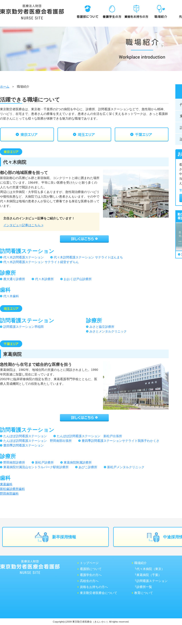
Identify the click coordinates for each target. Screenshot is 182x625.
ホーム (4, 86)
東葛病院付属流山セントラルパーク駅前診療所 (36, 467)
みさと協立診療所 (101, 326)
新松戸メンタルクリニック (125, 467)
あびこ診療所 (88, 467)
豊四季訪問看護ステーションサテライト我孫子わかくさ (120, 440)
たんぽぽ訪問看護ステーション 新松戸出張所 (89, 436)
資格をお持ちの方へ (94, 587)
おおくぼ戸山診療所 (78, 279)
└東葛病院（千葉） (147, 575)
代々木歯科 (11, 296)
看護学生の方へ (91, 575)
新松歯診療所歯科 (12, 489)
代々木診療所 (44, 279)
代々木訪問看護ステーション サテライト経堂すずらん (41, 262)
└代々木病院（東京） (149, 569)
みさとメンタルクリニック (108, 331)
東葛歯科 (6, 484)
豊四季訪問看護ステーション (23, 445)
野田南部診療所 (14, 462)
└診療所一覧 (143, 587)
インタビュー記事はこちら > (23, 225)
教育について (143, 593)
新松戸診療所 (44, 462)
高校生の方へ (89, 581)
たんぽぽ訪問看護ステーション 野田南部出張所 (37, 440)
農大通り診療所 (14, 279)
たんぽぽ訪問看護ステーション (25, 436)
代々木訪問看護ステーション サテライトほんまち (88, 257)
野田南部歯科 (9, 493)
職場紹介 (140, 563)
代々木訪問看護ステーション (23, 257)
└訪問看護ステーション (151, 581)
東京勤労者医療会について (98, 593)
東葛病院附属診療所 (78, 462)
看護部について (91, 569)
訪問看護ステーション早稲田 (23, 326)
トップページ (89, 563)
